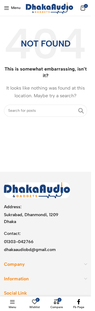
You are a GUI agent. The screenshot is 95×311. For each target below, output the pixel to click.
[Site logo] (49, 7)
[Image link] (37, 189)
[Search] (81, 111)
